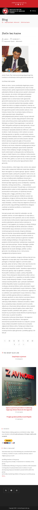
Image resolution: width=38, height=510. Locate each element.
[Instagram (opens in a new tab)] (20, 4)
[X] (6, 490)
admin (6, 39)
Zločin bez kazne (25, 22)
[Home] (2, 22)
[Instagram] (16, 490)
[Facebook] (11, 490)
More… (4, 476)
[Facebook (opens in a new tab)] (18, 4)
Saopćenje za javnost (19, 357)
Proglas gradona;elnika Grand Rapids (19, 417)
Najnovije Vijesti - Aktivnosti (13, 41)
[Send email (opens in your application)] (22, 4)
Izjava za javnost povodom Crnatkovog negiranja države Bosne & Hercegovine (19, 409)
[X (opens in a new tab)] (16, 4)
